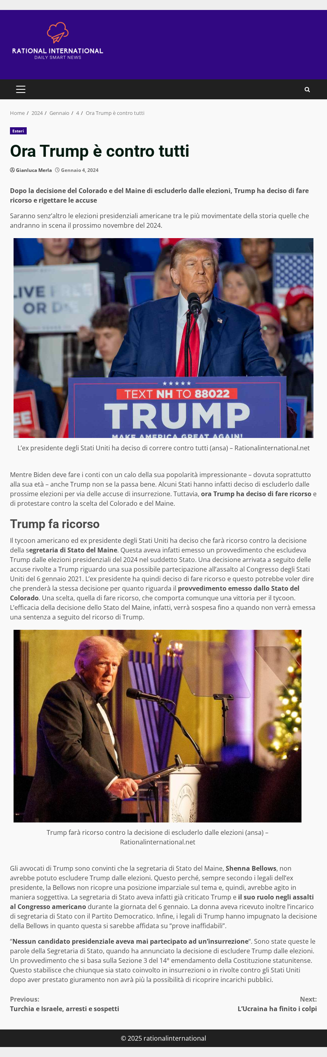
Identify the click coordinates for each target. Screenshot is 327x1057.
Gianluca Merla (34, 170)
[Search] (307, 89)
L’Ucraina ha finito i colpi (277, 1004)
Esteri (18, 131)
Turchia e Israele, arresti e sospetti (64, 1004)
